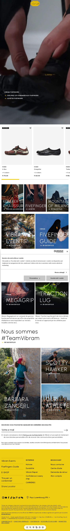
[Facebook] (8, 497)
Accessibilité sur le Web (49, 521)
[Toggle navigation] (27, 527)
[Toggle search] (30, 527)
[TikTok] (11, 497)
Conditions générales (21, 521)
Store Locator (8, 486)
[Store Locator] (33, 527)
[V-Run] (16, 146)
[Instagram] (3, 497)
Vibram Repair (32, 472)
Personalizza (34, 278)
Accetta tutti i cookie (57, 278)
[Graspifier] (48, 146)
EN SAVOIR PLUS (5, 514)
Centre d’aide (56, 468)
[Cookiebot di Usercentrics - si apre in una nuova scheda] (55, 251)
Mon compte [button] (56, 476)
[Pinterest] (17, 497)
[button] (38, 497)
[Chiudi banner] (67, 251)
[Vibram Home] (35, 3)
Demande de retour (59, 472)
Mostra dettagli (59, 272)
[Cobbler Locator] (36, 527)
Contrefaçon (34, 521)
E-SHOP (5, 472)
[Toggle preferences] (43, 527)
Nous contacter (57, 464)
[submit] (66, 430)
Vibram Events (8, 461)
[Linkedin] (14, 497)
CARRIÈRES (30, 482)
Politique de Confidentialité (32, 435)
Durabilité (30, 468)
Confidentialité (6, 521)
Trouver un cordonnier (6, 479)
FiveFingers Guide (10, 466)
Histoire (29, 464)
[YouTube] (6, 497)
